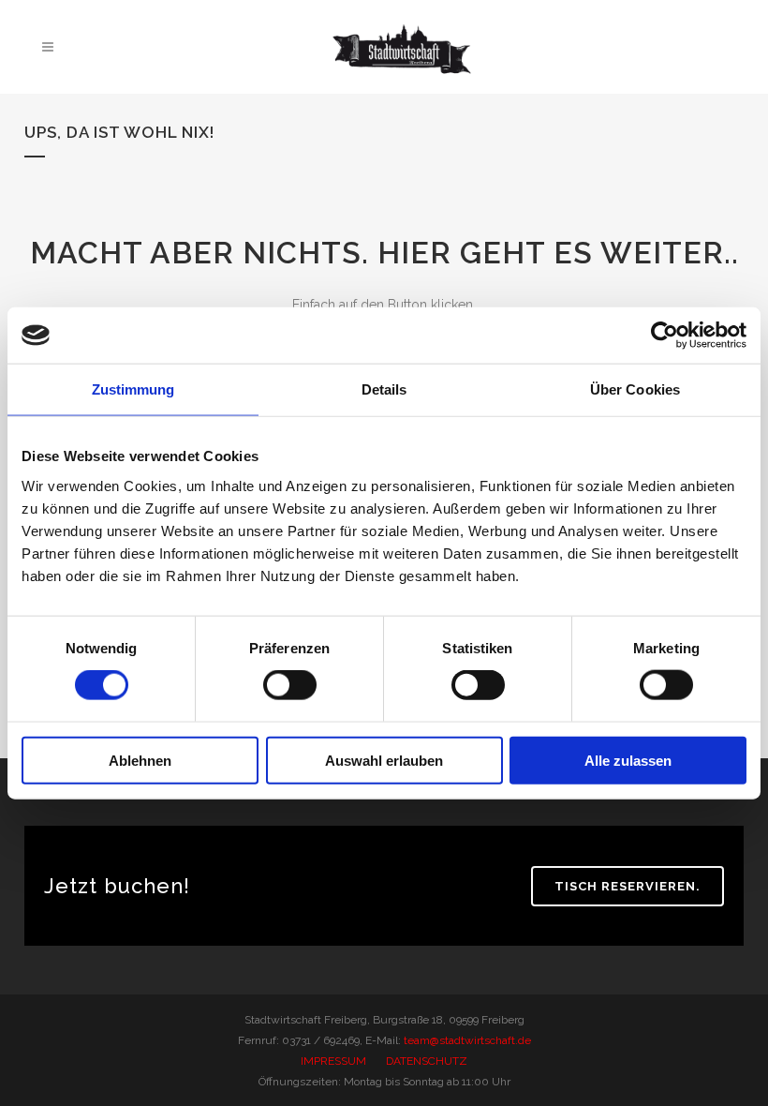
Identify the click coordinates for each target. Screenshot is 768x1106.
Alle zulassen (628, 760)
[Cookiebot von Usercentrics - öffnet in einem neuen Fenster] (664, 335)
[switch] (290, 685)
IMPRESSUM (333, 1061)
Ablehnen (140, 760)
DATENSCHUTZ (426, 1061)
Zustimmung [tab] (133, 389)
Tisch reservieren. (627, 886)
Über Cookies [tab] (635, 389)
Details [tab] (384, 389)
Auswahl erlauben (384, 760)
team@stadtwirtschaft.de (467, 1040)
